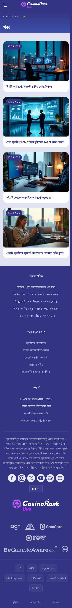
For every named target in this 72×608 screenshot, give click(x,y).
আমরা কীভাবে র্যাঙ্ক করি (36, 413)
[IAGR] (15, 527)
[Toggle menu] (6, 5)
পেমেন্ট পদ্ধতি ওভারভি (36, 357)
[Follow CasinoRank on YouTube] (41, 478)
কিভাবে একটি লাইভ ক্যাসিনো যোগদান (36, 287)
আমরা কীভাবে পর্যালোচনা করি (36, 406)
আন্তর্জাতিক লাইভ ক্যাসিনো (36, 371)
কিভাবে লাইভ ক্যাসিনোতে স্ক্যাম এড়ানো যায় (36, 301)
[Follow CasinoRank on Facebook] (12, 478)
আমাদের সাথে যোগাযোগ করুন (36, 420)
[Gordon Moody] (36, 538)
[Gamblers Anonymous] (30, 527)
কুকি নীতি (16, 602)
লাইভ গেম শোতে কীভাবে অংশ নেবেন (36, 316)
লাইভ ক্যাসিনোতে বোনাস (36, 350)
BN (34, 488)
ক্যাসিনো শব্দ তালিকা (36, 343)
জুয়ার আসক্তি (36, 364)
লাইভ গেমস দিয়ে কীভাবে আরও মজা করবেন (36, 294)
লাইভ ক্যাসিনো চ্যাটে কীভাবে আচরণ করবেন (36, 308)
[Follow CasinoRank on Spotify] (50, 478)
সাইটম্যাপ (55, 602)
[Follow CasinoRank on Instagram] (22, 478)
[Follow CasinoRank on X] (31, 478)
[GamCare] (51, 527)
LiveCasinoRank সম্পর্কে (36, 399)
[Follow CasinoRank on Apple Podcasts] (60, 478)
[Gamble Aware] (30, 549)
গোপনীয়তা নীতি (35, 602)
